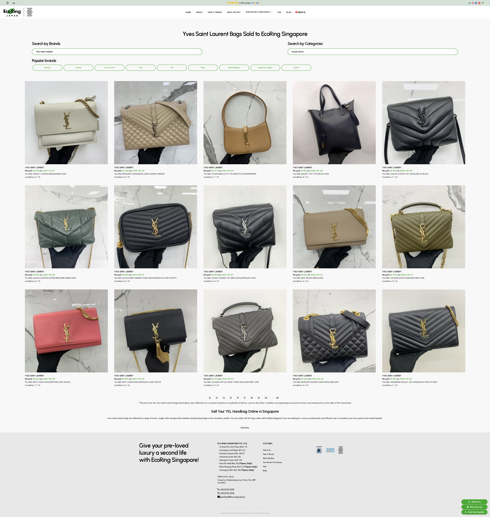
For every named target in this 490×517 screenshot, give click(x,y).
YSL (171, 68)
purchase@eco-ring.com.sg (232, 496)
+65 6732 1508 (227, 489)
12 (210, 397)
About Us (267, 450)
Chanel (78, 68)
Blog (265, 470)
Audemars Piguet (265, 68)
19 (259, 397)
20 (266, 397)
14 (224, 397)
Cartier (296, 68)
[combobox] (15, 3)
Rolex (203, 68)
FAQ (264, 466)
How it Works (268, 454)
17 (245, 397)
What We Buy (268, 458)
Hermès (47, 68)
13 (217, 397)
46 (277, 397)
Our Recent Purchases (272, 462)
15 (231, 397)
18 (252, 397)
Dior (141, 68)
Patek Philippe (234, 68)
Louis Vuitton (109, 68)
